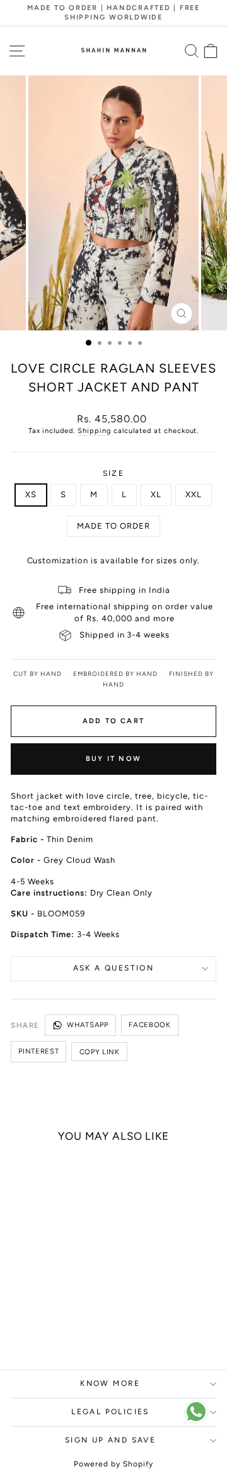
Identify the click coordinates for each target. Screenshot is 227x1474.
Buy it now (113, 759)
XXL (193, 494)
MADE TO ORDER (113, 526)
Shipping (94, 431)
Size (114, 473)
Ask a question (113, 968)
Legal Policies (110, 1411)
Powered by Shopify (113, 1464)
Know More (110, 1383)
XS (31, 494)
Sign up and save (110, 1440)
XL (156, 494)
